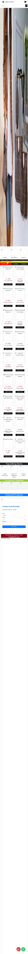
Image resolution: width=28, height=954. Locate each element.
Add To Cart (8, 305)
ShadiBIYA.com (14, 537)
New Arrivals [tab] (5, 264)
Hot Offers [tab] (15, 264)
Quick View (8, 284)
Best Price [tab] (23, 264)
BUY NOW (14, 526)
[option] (4, 254)
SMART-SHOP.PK (6, 2)
